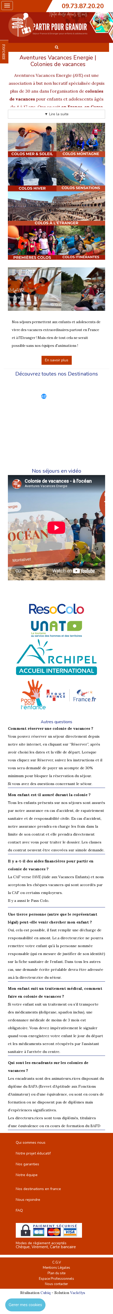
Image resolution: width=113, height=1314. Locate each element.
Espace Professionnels (56, 1278)
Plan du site (56, 1273)
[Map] (56, 420)
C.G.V (56, 1262)
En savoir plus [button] (56, 360)
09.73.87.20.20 (83, 6)
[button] (15, 289)
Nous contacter (56, 1284)
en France (71, 106)
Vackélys (77, 1292)
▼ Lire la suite (56, 114)
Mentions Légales (56, 1267)
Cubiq (45, 1292)
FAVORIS (3, 51)
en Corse (93, 106)
